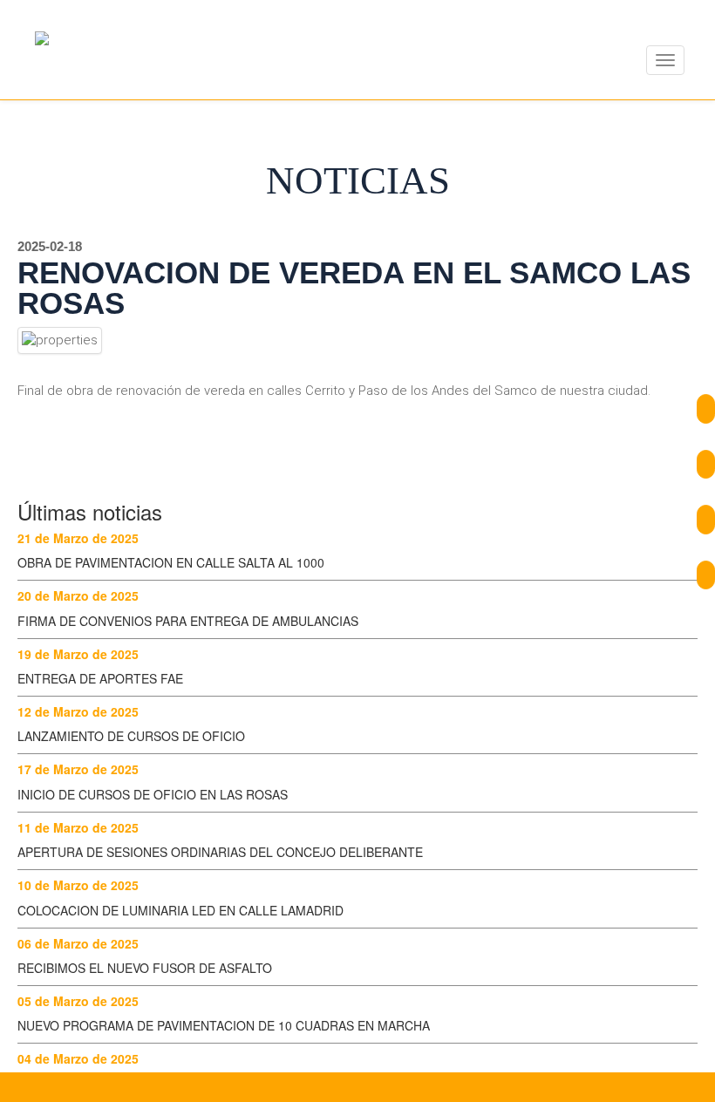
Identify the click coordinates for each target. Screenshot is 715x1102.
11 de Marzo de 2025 (78, 827)
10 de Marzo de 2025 (78, 885)
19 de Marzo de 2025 (78, 654)
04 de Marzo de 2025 (78, 1058)
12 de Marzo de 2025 (78, 711)
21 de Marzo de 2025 (78, 538)
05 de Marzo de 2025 (78, 1001)
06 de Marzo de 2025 (78, 943)
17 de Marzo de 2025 (78, 769)
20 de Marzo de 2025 (78, 595)
